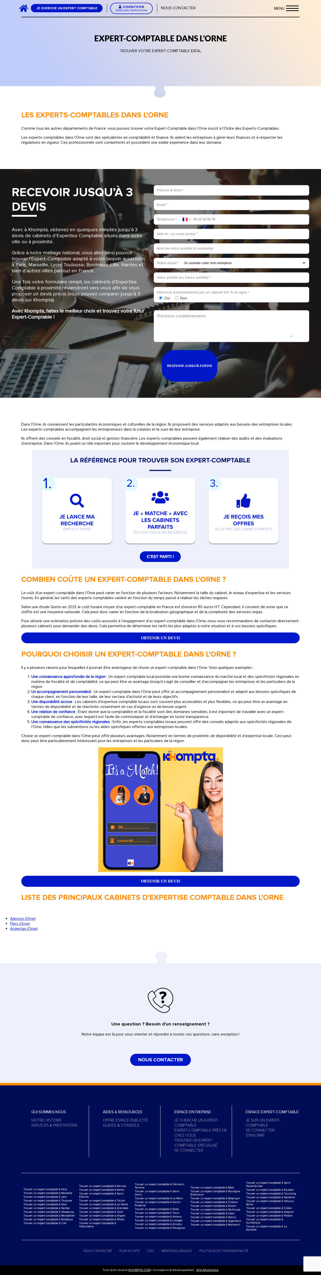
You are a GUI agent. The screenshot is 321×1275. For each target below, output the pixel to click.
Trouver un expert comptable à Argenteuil (215, 1221)
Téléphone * (167, 219)
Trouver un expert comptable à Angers (102, 1215)
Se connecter (188, 1150)
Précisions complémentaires (181, 315)
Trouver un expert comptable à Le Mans (159, 1198)
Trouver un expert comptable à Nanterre (270, 1197)
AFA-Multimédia (207, 1270)
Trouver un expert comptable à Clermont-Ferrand (159, 1186)
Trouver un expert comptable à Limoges (158, 1220)
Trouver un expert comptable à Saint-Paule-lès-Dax (268, 1184)
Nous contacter (178, 8)
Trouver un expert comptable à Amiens (158, 1216)
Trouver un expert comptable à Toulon (102, 1200)
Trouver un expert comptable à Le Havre (103, 1204)
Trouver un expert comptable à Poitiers (269, 1215)
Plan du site (129, 1251)
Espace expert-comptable (272, 1111)
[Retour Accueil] (25, 8)
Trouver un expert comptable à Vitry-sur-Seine (270, 1203)
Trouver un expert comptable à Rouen (213, 1206)
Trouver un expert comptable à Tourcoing (271, 1193)
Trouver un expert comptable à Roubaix (270, 1189)
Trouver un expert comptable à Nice (45, 1204)
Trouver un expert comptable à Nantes (46, 1208)
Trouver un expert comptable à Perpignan (160, 1228)
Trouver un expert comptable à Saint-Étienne (101, 1195)
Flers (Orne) (20, 923)
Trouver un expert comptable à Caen (212, 1213)
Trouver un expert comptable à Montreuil (215, 1224)
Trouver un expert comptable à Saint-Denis (157, 1193)
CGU (150, 1251)
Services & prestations (54, 1125)
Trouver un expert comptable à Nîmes (101, 1219)
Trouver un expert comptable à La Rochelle (266, 1228)
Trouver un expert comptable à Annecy (158, 1224)
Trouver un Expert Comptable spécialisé (195, 1143)
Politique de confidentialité (223, 1251)
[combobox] (186, 219)
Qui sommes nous (48, 1111)
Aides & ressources (122, 1111)
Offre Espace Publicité (125, 1120)
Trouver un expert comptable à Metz (212, 1187)
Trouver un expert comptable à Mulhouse (215, 1209)
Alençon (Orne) (23, 918)
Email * (162, 205)
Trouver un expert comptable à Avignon (270, 1212)
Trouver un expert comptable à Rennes (102, 1186)
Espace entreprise (192, 1111)
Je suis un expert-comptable (263, 1123)
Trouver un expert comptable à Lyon (45, 1197)
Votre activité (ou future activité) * (183, 277)
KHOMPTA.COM (139, 1270)
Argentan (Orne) (24, 928)
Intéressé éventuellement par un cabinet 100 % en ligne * (203, 292)
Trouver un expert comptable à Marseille (47, 1193)
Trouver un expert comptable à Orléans (214, 1202)
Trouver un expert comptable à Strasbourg (48, 1212)
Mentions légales (177, 1251)
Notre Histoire (46, 1120)
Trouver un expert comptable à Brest (157, 1209)
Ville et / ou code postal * (177, 234)
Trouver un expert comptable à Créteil (269, 1208)
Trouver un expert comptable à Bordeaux (48, 1219)
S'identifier (131, 8)
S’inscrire (255, 1135)
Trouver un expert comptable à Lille (44, 1223)
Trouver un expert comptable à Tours (157, 1213)
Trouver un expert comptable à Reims (101, 1189)
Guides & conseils (121, 1125)
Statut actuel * (168, 263)
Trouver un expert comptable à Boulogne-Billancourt (215, 1193)
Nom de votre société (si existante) (185, 248)
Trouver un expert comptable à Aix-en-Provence (158, 1204)
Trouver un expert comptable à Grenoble (103, 1208)
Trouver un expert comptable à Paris (45, 1189)
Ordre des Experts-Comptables (251, 128)
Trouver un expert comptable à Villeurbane (97, 1225)
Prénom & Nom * (170, 190)
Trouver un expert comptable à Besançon (215, 1198)
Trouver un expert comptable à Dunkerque (264, 1221)
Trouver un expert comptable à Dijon (101, 1212)
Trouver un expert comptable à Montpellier (49, 1215)
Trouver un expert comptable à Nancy (213, 1217)
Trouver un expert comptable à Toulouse (47, 1200)
